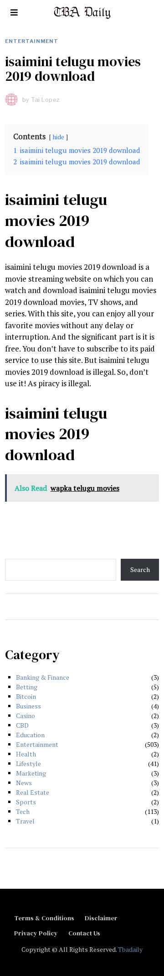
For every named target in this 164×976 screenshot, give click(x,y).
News (24, 782)
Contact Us (84, 933)
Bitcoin (26, 696)
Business (28, 706)
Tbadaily (130, 949)
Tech (23, 811)
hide (58, 137)
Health (26, 754)
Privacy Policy (36, 933)
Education (30, 734)
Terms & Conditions (44, 918)
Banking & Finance (42, 677)
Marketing (31, 773)
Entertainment (31, 41)
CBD (22, 725)
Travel (25, 821)
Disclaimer (101, 918)
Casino (25, 715)
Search (140, 569)
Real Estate (32, 792)
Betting (26, 686)
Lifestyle (28, 763)
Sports (26, 802)
